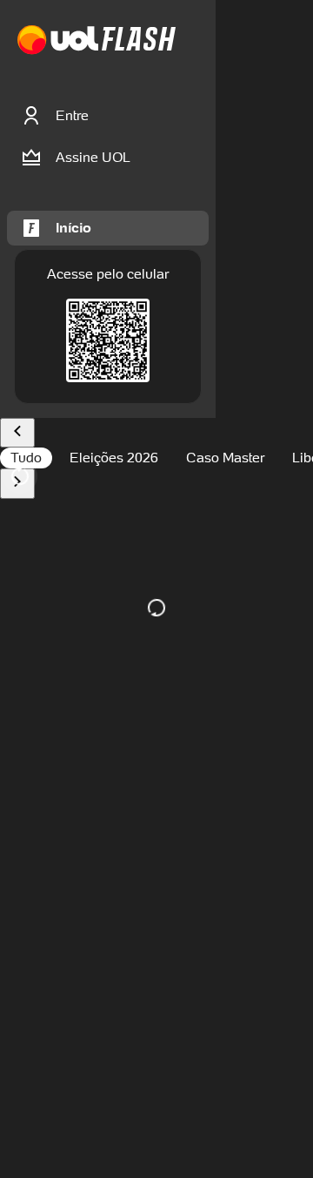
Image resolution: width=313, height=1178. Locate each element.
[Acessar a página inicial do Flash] (139, 40)
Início (73, 227)
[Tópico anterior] (17, 433)
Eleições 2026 (114, 457)
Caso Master (225, 457)
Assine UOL (93, 157)
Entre (72, 115)
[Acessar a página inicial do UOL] (57, 40)
